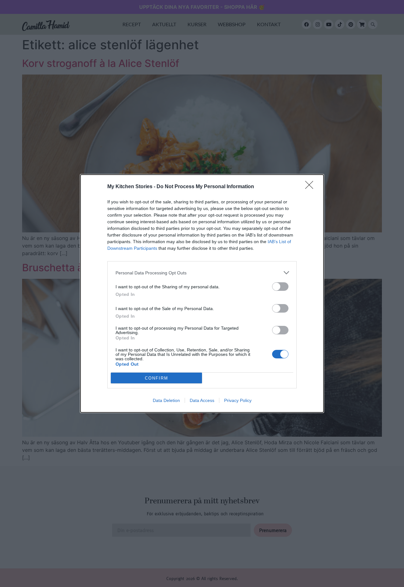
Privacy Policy (238, 400)
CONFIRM (156, 378)
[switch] (280, 286)
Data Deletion (166, 400)
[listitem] (202, 272)
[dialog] (202, 293)
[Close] (311, 187)
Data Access (202, 400)
